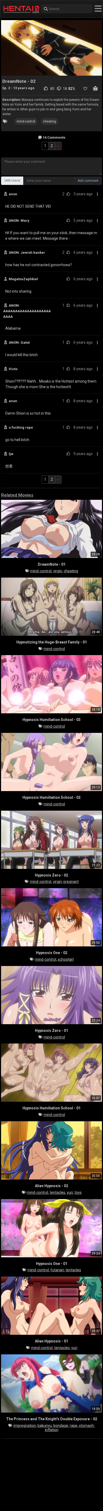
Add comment (88, 181)
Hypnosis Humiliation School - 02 (51, 797)
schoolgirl (66, 959)
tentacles (57, 1192)
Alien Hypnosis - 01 (51, 1341)
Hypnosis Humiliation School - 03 (51, 720)
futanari (57, 1270)
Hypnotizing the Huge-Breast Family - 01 (51, 642)
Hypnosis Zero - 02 (51, 875)
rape (73, 1425)
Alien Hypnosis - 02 (51, 1186)
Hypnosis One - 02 (51, 953)
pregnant (71, 881)
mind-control (26, 121)
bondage (60, 1425)
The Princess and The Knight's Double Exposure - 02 (51, 1419)
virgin (57, 571)
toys (78, 1192)
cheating (49, 121)
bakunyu (45, 1425)
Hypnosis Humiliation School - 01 (51, 1108)
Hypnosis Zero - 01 (51, 1030)
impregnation (24, 1425)
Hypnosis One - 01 (51, 1264)
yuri (70, 1192)
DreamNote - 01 (51, 564)
